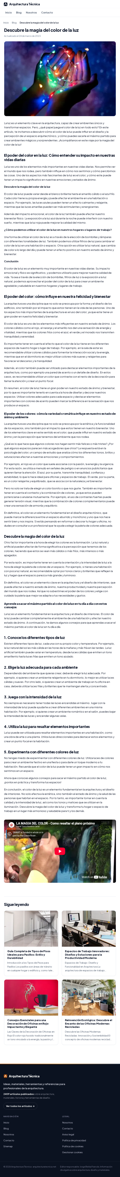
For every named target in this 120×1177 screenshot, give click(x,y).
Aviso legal (68, 1134)
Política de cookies (72, 1146)
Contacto (47, 12)
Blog (19, 12)
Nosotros (31, 12)
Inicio (8, 12)
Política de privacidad (74, 1140)
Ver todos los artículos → (20, 1106)
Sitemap (8, 1146)
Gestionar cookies (72, 1152)
